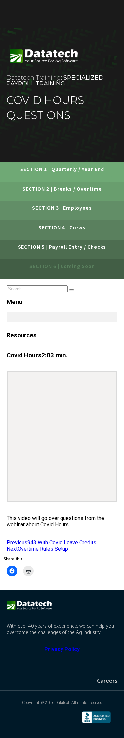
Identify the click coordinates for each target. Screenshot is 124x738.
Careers (107, 680)
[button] (109, 61)
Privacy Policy (62, 649)
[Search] (71, 290)
